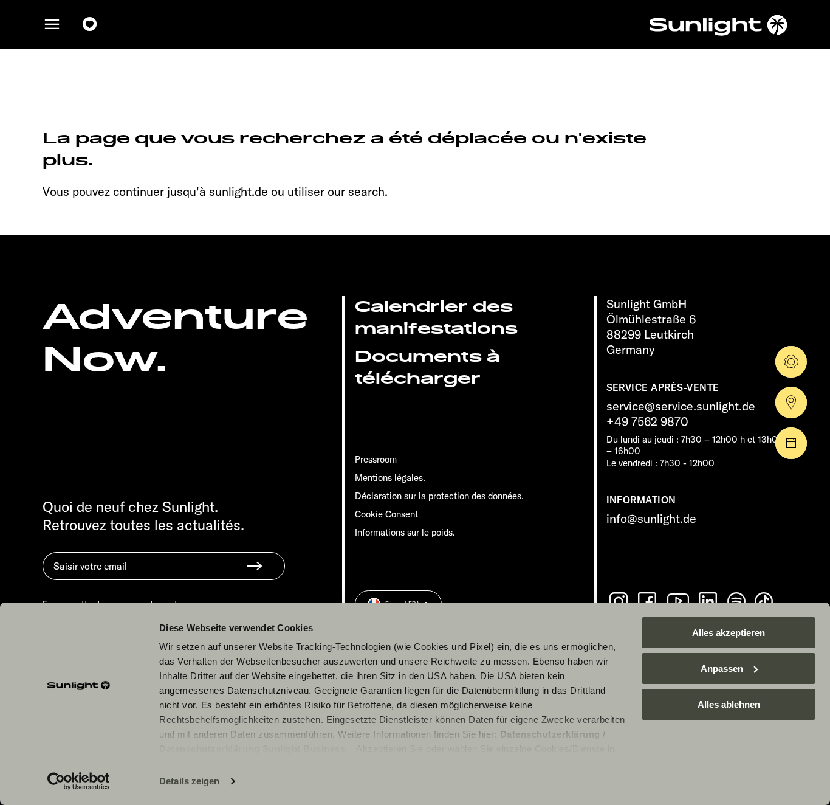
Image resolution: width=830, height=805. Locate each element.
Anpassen (722, 668)
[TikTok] (765, 601)
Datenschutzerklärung (550, 734)
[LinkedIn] (709, 601)
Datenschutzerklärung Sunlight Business (252, 749)
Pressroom (376, 459)
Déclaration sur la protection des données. (439, 496)
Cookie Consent (386, 514)
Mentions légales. (390, 477)
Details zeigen (189, 781)
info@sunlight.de (651, 518)
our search (356, 191)
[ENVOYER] (255, 566)
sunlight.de (238, 191)
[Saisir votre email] (134, 575)
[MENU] (52, 24)
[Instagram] (619, 601)
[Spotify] (737, 601)
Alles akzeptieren (728, 632)
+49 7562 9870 (647, 421)
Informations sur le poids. (405, 532)
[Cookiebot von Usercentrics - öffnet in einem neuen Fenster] (79, 781)
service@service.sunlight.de (680, 405)
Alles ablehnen (729, 704)
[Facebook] (648, 601)
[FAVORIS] (90, 24)
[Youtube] (679, 601)
